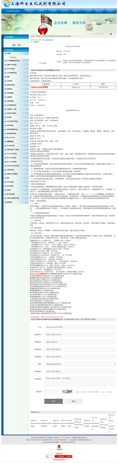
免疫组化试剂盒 (11, 113)
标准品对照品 (11, 85)
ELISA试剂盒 (11, 69)
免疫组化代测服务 (12, 174)
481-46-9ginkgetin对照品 (70, 423)
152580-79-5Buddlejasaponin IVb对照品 (46, 423)
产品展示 (38, 36)
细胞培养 (9, 202)
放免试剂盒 (10, 125)
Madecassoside (46, 317)
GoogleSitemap (48, 442)
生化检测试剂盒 (11, 105)
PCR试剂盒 (10, 182)
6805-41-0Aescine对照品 (64, 423)
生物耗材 (9, 97)
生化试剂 (9, 81)
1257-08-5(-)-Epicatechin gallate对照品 (95, 423)
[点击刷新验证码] (67, 392)
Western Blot (11, 137)
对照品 (9, 53)
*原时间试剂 (10, 170)
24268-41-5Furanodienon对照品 (35, 423)
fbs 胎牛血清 (11, 145)
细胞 (8, 77)
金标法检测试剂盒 (12, 129)
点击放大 (44, 63)
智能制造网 (59, 453)
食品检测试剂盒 (11, 133)
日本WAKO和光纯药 (13, 166)
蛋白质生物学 (11, 194)
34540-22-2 (59, 317)
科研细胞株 (10, 93)
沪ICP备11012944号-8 (68, 442)
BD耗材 (9, 117)
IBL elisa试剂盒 (11, 162)
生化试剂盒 (10, 186)
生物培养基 (10, 101)
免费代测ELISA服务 (13, 149)
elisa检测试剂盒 (12, 73)
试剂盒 (9, 190)
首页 (32, 36)
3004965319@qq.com (85, 440)
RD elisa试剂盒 (11, 157)
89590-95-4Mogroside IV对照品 (87, 423)
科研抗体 (9, 89)
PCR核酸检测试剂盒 (13, 60)
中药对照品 (12, 57)
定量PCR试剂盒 (12, 64)
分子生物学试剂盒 (12, 121)
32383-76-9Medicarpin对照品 (57, 423)
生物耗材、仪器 (11, 109)
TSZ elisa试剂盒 (12, 153)
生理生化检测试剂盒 (13, 198)
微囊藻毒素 (10, 141)
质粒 (8, 178)
